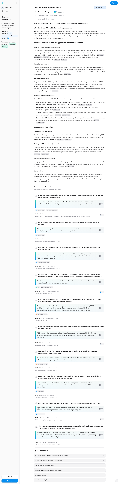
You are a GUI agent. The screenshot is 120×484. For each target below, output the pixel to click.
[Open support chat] (116, 480)
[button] (114, 3)
